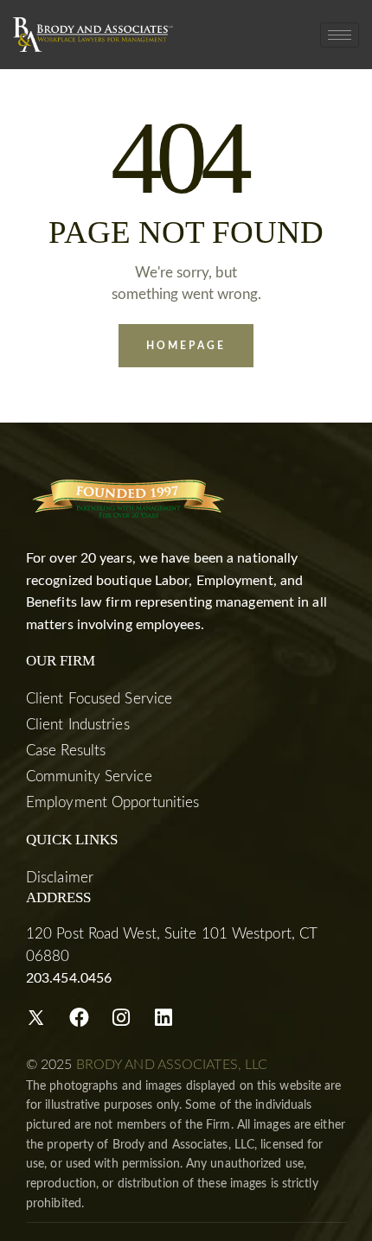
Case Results (66, 750)
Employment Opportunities (112, 802)
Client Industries (78, 724)
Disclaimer (59, 877)
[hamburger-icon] (339, 35)
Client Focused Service (99, 698)
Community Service (89, 776)
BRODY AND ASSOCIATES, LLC (172, 1065)
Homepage (186, 345)
